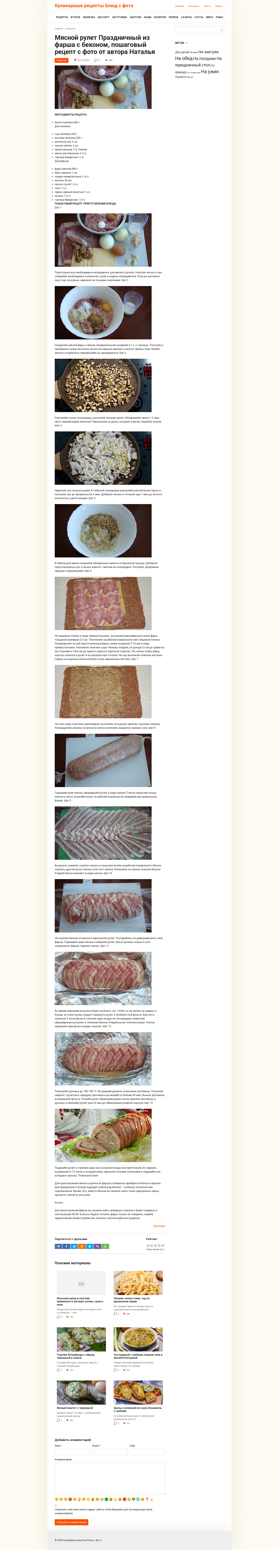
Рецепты (62, 17)
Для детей (182, 52)
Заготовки (119, 17)
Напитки (160, 17)
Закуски (135, 17)
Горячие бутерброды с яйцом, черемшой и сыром (76, 1356)
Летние (194, 52)
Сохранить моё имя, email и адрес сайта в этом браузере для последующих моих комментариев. (103, 1511)
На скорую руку (193, 72)
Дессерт (103, 17)
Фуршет (190, 77)
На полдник (204, 58)
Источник (159, 1225)
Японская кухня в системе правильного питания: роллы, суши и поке (80, 1301)
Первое (173, 17)
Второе (75, 17)
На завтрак (208, 51)
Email (96, 1445)
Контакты (194, 6)
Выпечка (89, 17)
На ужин (210, 71)
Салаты (186, 17)
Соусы (198, 17)
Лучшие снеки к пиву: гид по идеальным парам (132, 1300)
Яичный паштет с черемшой (75, 1407)
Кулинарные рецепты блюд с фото (94, 5)
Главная (179, 6)
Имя (58, 1445)
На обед (184, 58)
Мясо (209, 17)
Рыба (219, 17)
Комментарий (63, 1459)
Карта (219, 6)
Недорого (181, 76)
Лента (207, 6)
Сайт (132, 1445)
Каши (147, 17)
